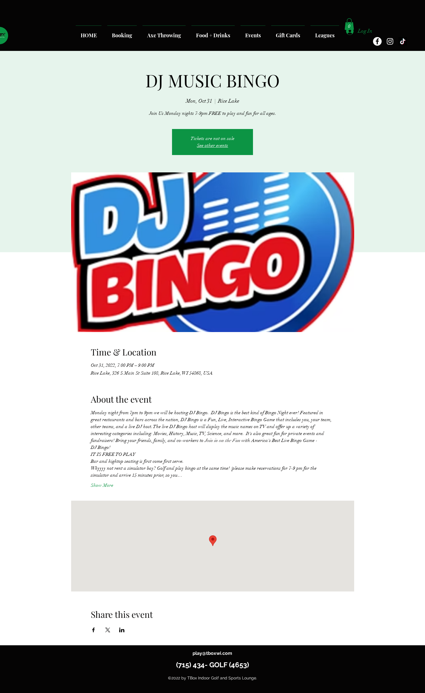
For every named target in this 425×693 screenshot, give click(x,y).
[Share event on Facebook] (93, 630)
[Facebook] (377, 41)
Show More (102, 485)
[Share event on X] (107, 630)
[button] (349, 24)
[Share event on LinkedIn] (122, 630)
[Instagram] (390, 41)
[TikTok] (402, 41)
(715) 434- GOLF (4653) (212, 665)
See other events (212, 145)
